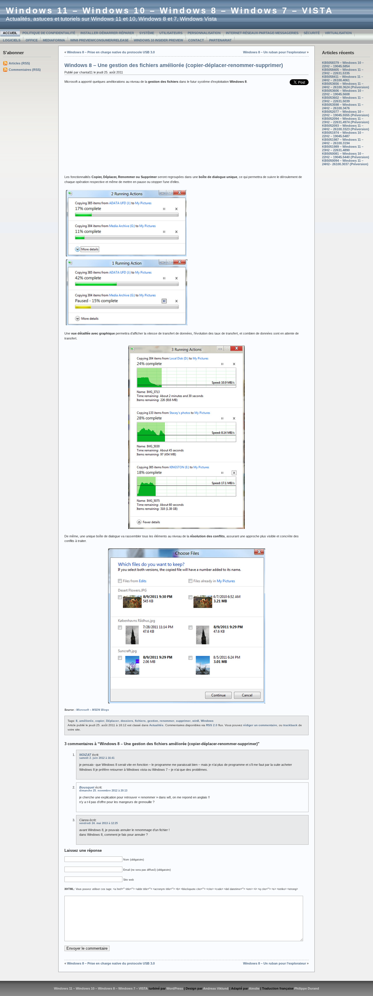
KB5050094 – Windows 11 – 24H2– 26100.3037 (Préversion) (345, 162)
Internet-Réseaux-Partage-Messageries (262, 33)
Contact (196, 40)
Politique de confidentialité (48, 33)
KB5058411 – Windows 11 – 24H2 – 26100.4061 (342, 78)
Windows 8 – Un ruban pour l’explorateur (274, 52)
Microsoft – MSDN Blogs (92, 709)
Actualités (156, 725)
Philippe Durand (306, 988)
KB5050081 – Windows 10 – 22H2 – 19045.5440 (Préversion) (345, 155)
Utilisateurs (170, 33)
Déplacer (112, 720)
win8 (195, 720)
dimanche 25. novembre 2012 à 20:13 (103, 790)
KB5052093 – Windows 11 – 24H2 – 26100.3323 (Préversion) (345, 127)
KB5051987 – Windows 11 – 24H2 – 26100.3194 (342, 141)
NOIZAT (85, 754)
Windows (207, 720)
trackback (290, 725)
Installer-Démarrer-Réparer (107, 33)
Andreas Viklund (215, 988)
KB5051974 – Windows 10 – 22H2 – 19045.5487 (343, 134)
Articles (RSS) (19, 63)
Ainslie (254, 988)
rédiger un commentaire (260, 725)
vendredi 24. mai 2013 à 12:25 (98, 823)
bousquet (86, 787)
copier (99, 720)
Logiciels (11, 40)
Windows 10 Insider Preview (158, 40)
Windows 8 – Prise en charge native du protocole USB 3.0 (111, 52)
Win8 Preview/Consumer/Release (99, 40)
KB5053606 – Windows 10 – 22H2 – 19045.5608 (343, 92)
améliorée (86, 720)
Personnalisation (204, 33)
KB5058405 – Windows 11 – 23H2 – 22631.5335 (342, 71)
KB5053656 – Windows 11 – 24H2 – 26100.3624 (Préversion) (345, 85)
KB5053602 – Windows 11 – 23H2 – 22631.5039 (342, 99)
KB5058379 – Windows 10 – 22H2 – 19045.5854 (343, 64)
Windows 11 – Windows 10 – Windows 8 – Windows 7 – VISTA (169, 10)
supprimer (183, 720)
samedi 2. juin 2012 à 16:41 (97, 757)
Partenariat (220, 40)
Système (146, 33)
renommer (167, 720)
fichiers (140, 720)
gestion (152, 720)
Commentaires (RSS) (25, 69)
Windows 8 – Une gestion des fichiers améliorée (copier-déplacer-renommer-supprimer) (173, 65)
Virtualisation (338, 33)
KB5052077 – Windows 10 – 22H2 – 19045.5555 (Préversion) (345, 113)
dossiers (127, 720)
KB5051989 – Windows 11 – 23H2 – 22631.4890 (342, 148)
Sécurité (312, 33)
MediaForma (54, 40)
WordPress (174, 988)
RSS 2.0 (211, 725)
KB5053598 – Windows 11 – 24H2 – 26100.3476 (342, 106)
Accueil (10, 33)
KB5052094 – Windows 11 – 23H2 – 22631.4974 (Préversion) (345, 120)
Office (32, 40)
